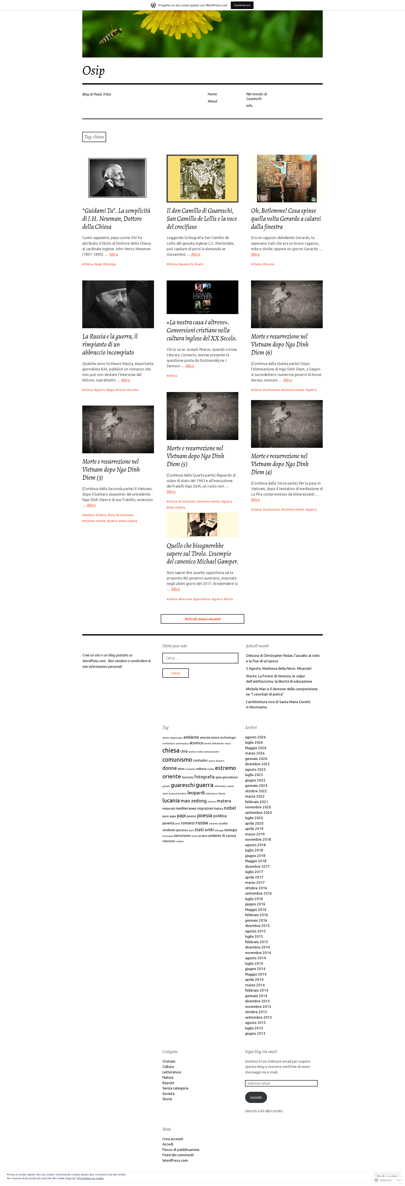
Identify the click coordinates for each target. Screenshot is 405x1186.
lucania (269, 264)
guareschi (187, 264)
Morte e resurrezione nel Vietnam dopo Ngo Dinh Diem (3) (111, 469)
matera (224, 800)
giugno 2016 (255, 904)
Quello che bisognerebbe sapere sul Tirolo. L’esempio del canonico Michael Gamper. (202, 553)
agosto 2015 (255, 931)
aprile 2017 (254, 877)
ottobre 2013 (256, 1012)
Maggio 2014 (255, 974)
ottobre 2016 (256, 888)
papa (111, 390)
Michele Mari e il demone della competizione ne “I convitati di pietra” (282, 691)
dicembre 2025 (257, 764)
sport (191, 830)
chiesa (88, 264)
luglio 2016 (254, 899)
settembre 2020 (258, 812)
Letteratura (171, 1072)
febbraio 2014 (256, 990)
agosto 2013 (255, 1023)
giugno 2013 (255, 1033)
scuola (223, 823)
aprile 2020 (254, 823)
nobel (230, 807)
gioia (219, 777)
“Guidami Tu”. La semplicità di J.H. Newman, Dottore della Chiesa (116, 218)
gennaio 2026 (256, 759)
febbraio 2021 (256, 802)
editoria (201, 769)
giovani (166, 786)
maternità (168, 808)
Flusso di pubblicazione (181, 1150)
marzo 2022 (255, 796)
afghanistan (176, 737)
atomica (89, 515)
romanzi (188, 823)
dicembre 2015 (257, 926)
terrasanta (167, 836)
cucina (211, 761)
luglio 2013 (254, 1028)
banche (207, 743)
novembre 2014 (258, 953)
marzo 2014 (255, 985)
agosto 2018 (255, 845)
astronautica (182, 743)
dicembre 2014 (257, 947)
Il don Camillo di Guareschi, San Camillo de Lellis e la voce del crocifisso (202, 218)
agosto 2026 (255, 737)
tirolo (229, 599)
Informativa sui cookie (90, 1178)
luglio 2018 (254, 850)
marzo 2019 (255, 834)
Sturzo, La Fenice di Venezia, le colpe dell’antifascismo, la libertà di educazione (279, 678)
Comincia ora (242, 5)
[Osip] (202, 33)
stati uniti (204, 829)
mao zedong (129, 521)
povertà (168, 823)
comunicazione (211, 751)
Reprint (168, 1083)
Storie (167, 1099)
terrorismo (182, 836)
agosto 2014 (255, 958)
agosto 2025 (255, 769)
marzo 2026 (255, 753)
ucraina (134, 390)
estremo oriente (293, 390)
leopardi (196, 792)
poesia (204, 815)
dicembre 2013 (257, 1001)
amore (215, 737)
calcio (228, 743)
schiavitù (213, 823)
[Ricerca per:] (200, 658)
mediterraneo (186, 808)
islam (165, 793)
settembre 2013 (258, 1017)
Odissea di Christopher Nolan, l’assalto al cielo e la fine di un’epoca (283, 658)
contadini (200, 760)
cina (112, 515)
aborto (165, 737)
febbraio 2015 (256, 942)
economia (190, 769)
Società (168, 1094)
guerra (100, 390)
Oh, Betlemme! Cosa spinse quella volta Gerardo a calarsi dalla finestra (286, 218)
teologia (110, 264)
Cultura (168, 1066)
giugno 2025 (255, 780)
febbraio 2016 (256, 915)
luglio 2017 (254, 872)
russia (122, 390)
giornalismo (203, 599)
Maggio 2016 (255, 909)
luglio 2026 (254, 742)
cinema (192, 751)
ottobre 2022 (256, 791)
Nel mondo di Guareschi (256, 96)
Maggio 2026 (255, 748)
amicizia (205, 737)
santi (200, 264)
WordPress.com (175, 1160)
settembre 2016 (258, 893)
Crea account (172, 1139)
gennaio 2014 (256, 996)
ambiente (191, 737)
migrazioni (205, 808)
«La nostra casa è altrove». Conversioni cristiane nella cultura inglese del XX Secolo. (202, 330)
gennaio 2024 (256, 785)
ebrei (181, 769)
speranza (182, 830)
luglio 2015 (254, 936)
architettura (168, 743)
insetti (230, 786)
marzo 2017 (255, 882)
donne (169, 768)
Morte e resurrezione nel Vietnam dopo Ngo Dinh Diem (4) (280, 464)
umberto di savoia (222, 836)
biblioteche (218, 743)
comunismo (272, 390)
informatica (220, 786)
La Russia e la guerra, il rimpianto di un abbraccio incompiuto (110, 344)
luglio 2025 (254, 775)
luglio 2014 (254, 963)
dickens (220, 761)
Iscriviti (256, 1097)
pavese (191, 816)
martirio (212, 801)
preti (177, 823)
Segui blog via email (261, 1052)
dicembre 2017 (257, 866)
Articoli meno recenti (203, 619)
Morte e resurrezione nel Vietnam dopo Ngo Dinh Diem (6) (280, 344)
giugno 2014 (255, 969)
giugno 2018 (255, 856)
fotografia (204, 776)
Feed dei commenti (178, 1155)
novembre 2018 (258, 839)
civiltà (200, 751)
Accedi (167, 1144)
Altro (113, 254)
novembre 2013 (258, 1006)
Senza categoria (175, 1088)
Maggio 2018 (255, 861)
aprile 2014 (254, 979)
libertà (221, 793)
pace (165, 816)
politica (220, 815)
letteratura (211, 793)
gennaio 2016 (256, 920)
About (212, 101)
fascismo (186, 599)
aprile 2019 (254, 829)
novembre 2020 (258, 807)
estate (210, 769)
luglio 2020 (254, 818)
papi (99, 264)
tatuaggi (219, 830)
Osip (93, 70)
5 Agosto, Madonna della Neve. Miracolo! (279, 668)
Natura (218, 808)
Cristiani (168, 1061)
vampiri (180, 841)
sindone (168, 830)
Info (249, 106)
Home (212, 94)
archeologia (228, 737)
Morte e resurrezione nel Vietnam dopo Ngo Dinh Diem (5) (195, 456)
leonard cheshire (177, 793)
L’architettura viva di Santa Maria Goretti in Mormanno (278, 704)
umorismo (168, 841)
